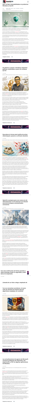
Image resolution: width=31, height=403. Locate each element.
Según (22, 111)
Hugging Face (19, 236)
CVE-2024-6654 (21, 8)
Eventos (7, 8)
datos (8, 345)
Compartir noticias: (6, 56)
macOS (14, 8)
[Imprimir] (12, 56)
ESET (9, 8)
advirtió (7, 253)
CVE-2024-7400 (17, 8)
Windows (12, 8)
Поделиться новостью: (7, 122)
